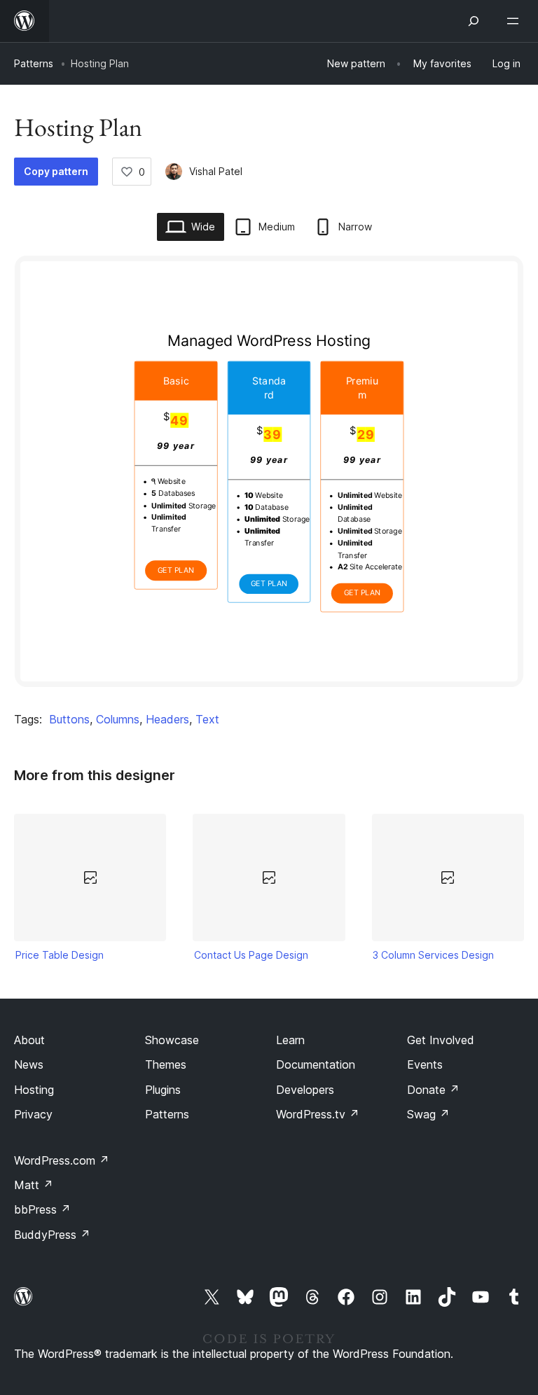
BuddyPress (52, 1235)
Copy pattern (56, 171)
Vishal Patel (215, 171)
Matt (33, 1185)
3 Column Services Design (433, 955)
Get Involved (440, 1040)
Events (425, 1064)
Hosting (34, 1090)
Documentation (315, 1064)
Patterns (33, 63)
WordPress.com (61, 1160)
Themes (165, 1064)
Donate (433, 1090)
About (29, 1040)
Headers (167, 719)
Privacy (33, 1114)
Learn (290, 1040)
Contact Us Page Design (251, 955)
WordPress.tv (317, 1114)
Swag (428, 1114)
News (28, 1064)
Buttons (69, 719)
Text (207, 719)
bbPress (42, 1209)
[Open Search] (473, 21)
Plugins (163, 1090)
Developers (305, 1090)
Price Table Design (59, 955)
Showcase (172, 1040)
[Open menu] (515, 21)
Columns (117, 719)
